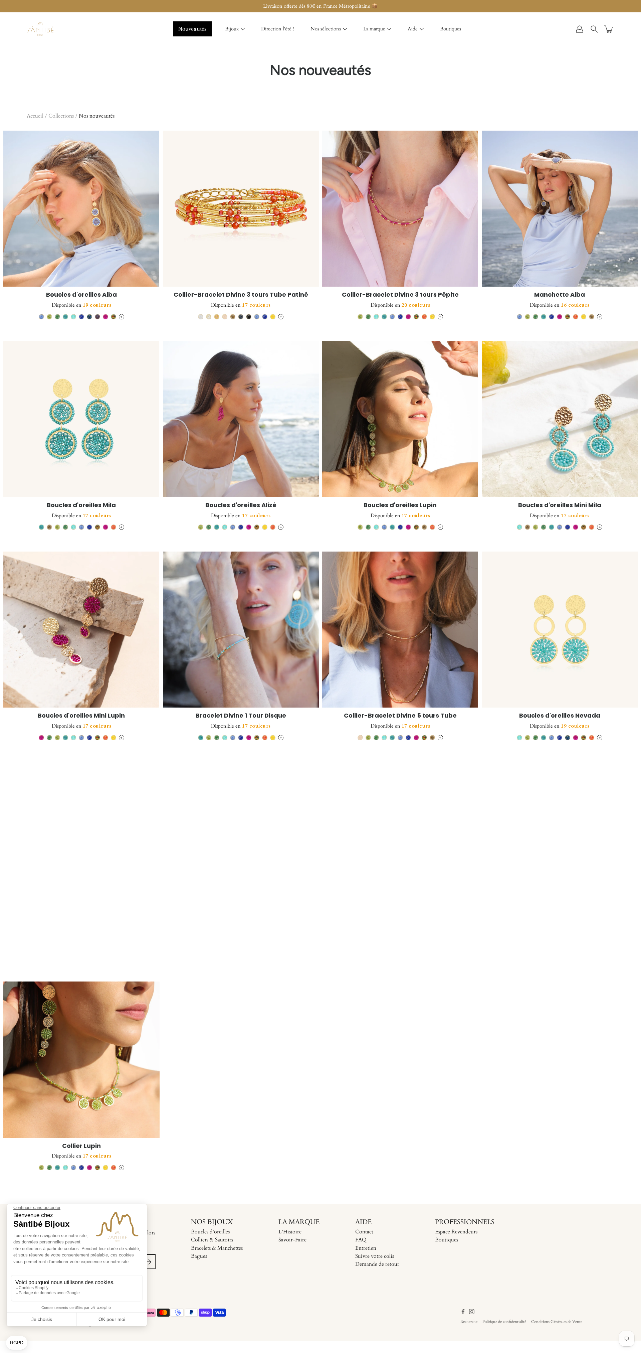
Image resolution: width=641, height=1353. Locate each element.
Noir (248, 316)
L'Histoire (289, 1231)
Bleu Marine (89, 316)
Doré (216, 316)
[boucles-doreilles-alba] (81, 209)
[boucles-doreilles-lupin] (400, 419)
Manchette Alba (559, 294)
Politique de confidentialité (504, 1321)
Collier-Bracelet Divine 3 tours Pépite (400, 294)
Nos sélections (325, 28)
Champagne (232, 316)
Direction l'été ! (277, 28)
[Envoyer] (148, 1261)
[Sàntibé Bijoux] (40, 29)
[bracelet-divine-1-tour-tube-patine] (81, 840)
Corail (424, 316)
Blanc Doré (208, 316)
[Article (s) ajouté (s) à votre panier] (609, 29)
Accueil (35, 116)
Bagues (199, 1256)
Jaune (272, 316)
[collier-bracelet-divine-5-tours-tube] (400, 630)
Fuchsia (105, 316)
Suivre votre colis (374, 1256)
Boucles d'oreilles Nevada (559, 715)
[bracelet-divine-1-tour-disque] (241, 630)
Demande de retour (377, 1264)
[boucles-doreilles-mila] (81, 419)
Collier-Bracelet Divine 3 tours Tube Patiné (241, 294)
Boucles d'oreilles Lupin (400, 505)
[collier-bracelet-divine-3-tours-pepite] (400, 209)
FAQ (361, 1239)
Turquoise (65, 316)
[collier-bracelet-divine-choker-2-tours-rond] (400, 840)
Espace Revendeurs (456, 1231)
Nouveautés (192, 28)
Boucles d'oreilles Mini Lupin (81, 715)
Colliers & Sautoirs (212, 1239)
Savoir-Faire (292, 1239)
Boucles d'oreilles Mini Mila (559, 505)
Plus (121, 316)
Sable (224, 316)
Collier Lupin (81, 1146)
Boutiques (450, 28)
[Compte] (579, 29)
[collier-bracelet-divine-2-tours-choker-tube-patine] (241, 840)
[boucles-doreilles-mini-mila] (560, 419)
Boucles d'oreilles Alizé (240, 505)
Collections (61, 116)
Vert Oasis (57, 316)
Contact (364, 1231)
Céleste (41, 316)
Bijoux (232, 28)
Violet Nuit (97, 316)
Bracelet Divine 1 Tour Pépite (559, 926)
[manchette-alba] (560, 209)
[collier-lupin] (81, 1060)
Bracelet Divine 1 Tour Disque (241, 715)
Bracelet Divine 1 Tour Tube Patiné (81, 926)
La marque (374, 28)
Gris (240, 316)
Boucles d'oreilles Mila (81, 505)
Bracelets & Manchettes (217, 1248)
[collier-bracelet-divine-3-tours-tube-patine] (241, 209)
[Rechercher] (594, 29)
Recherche (468, 1321)
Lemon (49, 316)
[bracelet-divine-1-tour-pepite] (560, 840)
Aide (413, 28)
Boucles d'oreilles (210, 1231)
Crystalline (73, 316)
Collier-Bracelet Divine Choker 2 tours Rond (400, 926)
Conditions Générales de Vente (556, 1321)
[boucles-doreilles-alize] (241, 419)
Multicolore (113, 316)
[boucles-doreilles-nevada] (560, 630)
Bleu (81, 316)
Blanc (200, 316)
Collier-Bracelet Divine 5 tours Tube (400, 715)
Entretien (365, 1248)
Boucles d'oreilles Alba (81, 294)
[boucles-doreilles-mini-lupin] (81, 630)
